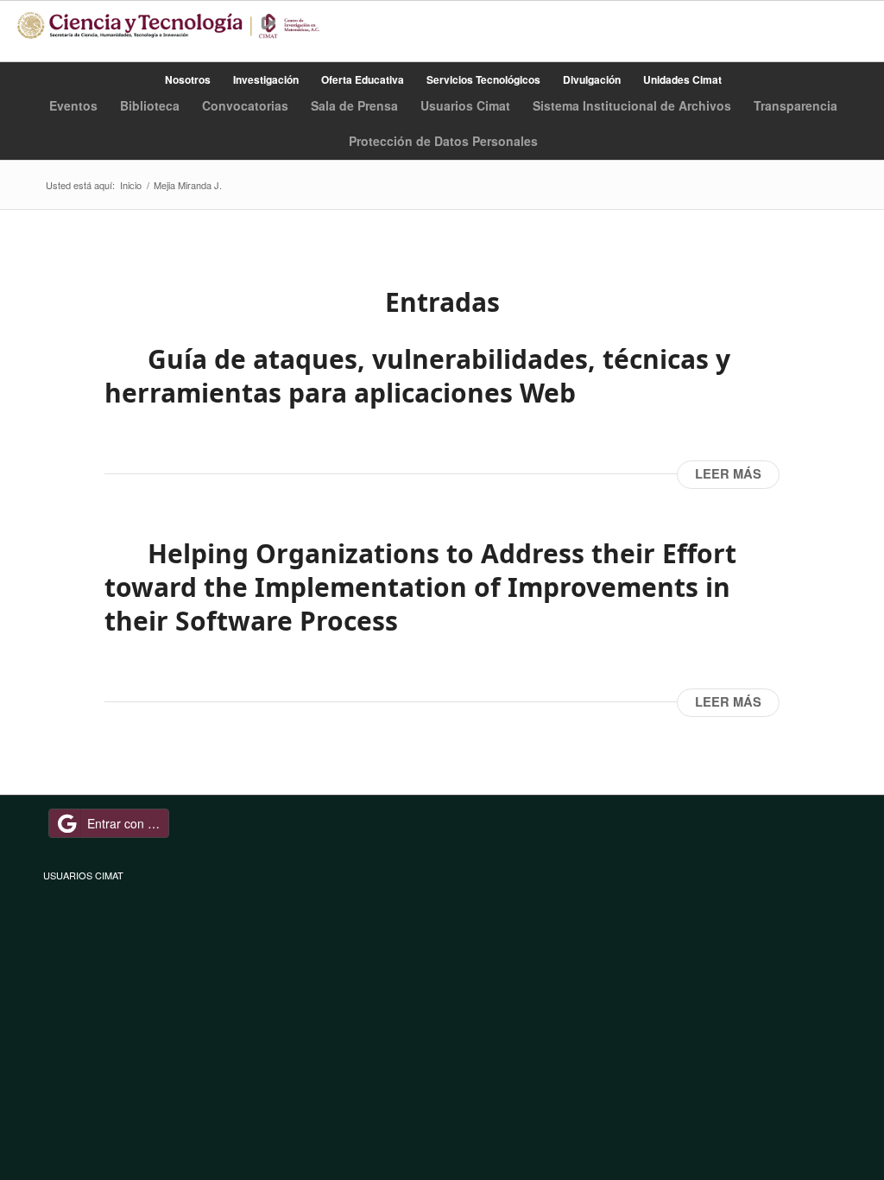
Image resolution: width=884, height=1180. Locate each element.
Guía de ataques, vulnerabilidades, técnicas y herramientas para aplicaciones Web (417, 375)
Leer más (728, 474)
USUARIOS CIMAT (83, 875)
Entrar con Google (128, 823)
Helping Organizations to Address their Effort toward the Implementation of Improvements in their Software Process (420, 587)
